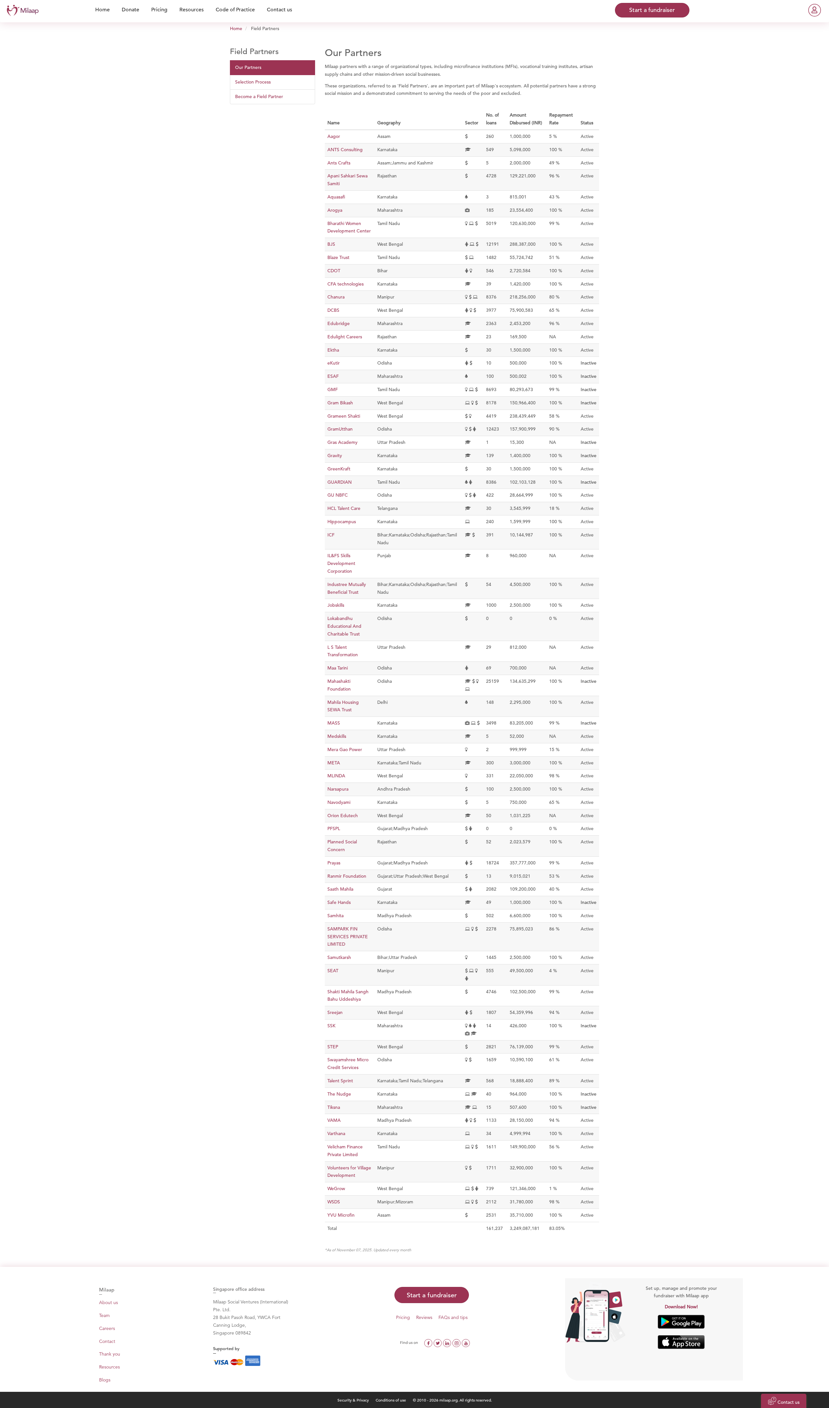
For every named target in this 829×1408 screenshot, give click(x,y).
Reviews (424, 1317)
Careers (107, 1328)
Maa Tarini (337, 668)
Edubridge (338, 323)
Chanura (336, 297)
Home (236, 28)
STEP (332, 1047)
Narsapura (337, 789)
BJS (331, 244)
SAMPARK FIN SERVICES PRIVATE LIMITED (347, 936)
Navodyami (338, 802)
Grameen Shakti (343, 416)
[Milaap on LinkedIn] (447, 1342)
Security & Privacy (353, 1399)
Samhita (335, 915)
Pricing (403, 1317)
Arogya (334, 210)
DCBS (333, 310)
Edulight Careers (344, 337)
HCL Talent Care (343, 508)
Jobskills (335, 605)
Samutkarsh (339, 957)
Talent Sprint (340, 1081)
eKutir (333, 363)
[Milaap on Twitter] (438, 1342)
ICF (331, 535)
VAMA (334, 1120)
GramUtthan (340, 429)
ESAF (333, 376)
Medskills (336, 736)
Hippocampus (341, 521)
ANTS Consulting (345, 149)
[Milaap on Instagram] (457, 1342)
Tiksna (333, 1107)
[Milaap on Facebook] (429, 1342)
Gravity (334, 455)
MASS (333, 723)
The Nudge (339, 1094)
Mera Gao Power (344, 749)
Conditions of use (391, 1399)
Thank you (109, 1354)
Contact (107, 1341)
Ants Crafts (338, 163)
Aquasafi (336, 197)
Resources (109, 1367)
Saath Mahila (340, 889)
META (333, 763)
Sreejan (335, 1012)
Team (104, 1315)
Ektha (333, 350)
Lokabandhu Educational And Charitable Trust (344, 626)
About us (108, 1302)
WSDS (333, 1202)
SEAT (332, 971)
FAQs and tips (453, 1317)
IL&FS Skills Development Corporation (341, 563)
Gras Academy (342, 442)
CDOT (333, 271)
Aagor (333, 136)
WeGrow (336, 1188)
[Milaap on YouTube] (466, 1342)
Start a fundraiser (432, 1295)
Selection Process (253, 82)
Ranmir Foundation (346, 876)
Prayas (333, 863)
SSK (331, 1026)
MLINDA (336, 776)
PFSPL (333, 828)
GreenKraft (338, 469)
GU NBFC (337, 495)
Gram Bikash (340, 403)
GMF (332, 389)
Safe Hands (339, 902)
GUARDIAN (339, 482)
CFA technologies (345, 284)
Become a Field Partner (259, 96)
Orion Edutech (342, 815)
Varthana (336, 1133)
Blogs (104, 1380)
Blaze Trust (338, 257)
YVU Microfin (341, 1215)
